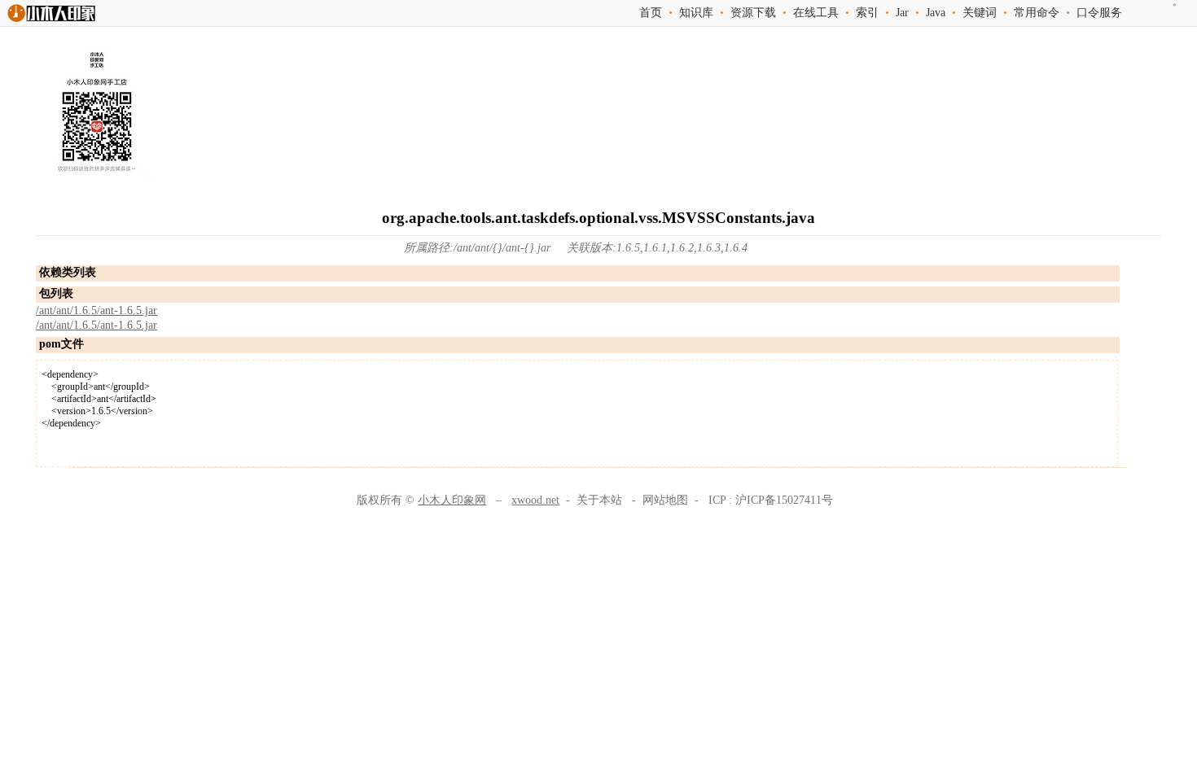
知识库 (696, 13)
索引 (867, 13)
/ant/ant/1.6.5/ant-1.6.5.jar (96, 310)
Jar (902, 13)
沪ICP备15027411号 (784, 500)
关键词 (979, 13)
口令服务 (1099, 13)
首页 (650, 13)
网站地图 (665, 500)
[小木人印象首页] (51, 21)
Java (935, 13)
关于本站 (599, 500)
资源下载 (753, 13)
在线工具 (816, 13)
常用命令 (1036, 13)
